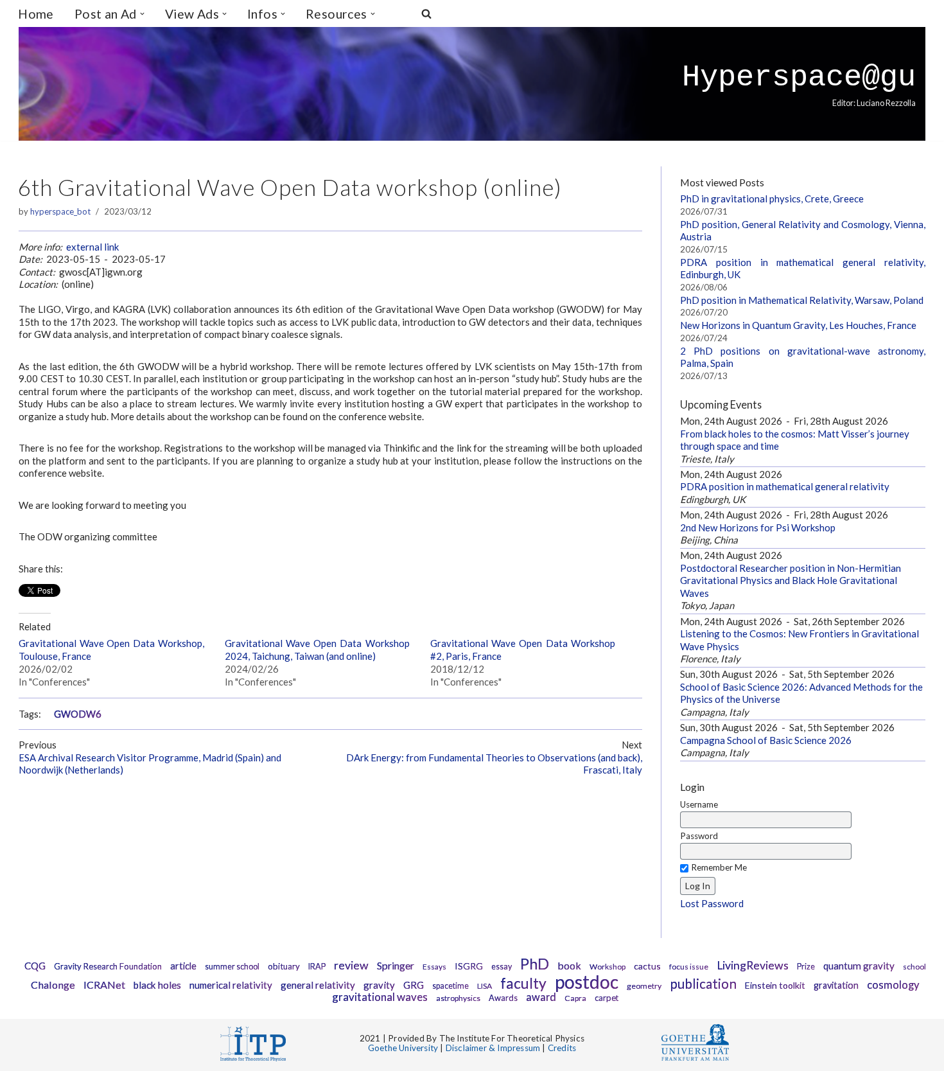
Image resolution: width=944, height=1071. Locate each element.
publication (703, 983)
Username (699, 804)
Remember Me (719, 867)
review (351, 965)
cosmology (893, 984)
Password (699, 836)
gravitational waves (380, 997)
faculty (523, 983)
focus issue (688, 966)
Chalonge (53, 984)
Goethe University (403, 1048)
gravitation (836, 985)
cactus (647, 965)
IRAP (317, 966)
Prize (806, 966)
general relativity (318, 985)
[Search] (426, 13)
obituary (284, 966)
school (914, 966)
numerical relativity (230, 985)
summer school (232, 966)
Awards (503, 998)
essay (501, 966)
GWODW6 (77, 714)
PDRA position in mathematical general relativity (784, 486)
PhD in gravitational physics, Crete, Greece (772, 198)
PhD (534, 964)
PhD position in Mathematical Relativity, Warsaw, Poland (801, 300)
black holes (157, 985)
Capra (575, 998)
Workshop (607, 966)
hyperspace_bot (60, 211)
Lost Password (712, 903)
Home (36, 13)
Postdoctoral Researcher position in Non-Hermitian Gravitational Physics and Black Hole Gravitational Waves (790, 580)
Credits (562, 1048)
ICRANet (104, 984)
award (541, 997)
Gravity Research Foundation (108, 966)
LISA (484, 986)
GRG (413, 985)
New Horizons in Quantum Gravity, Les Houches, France (798, 325)
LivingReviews (753, 965)
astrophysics (458, 998)
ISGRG (469, 965)
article (183, 965)
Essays (434, 966)
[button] (142, 14)
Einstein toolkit (775, 985)
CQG (35, 965)
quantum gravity (859, 965)
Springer (395, 965)
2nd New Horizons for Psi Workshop (757, 527)
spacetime (450, 986)
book (569, 965)
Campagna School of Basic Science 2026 (766, 740)
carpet (606, 998)
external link (92, 246)
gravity (379, 985)
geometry (644, 986)
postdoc (586, 982)
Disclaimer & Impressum (493, 1048)
